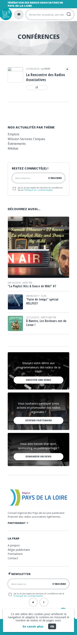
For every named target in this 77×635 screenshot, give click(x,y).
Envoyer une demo (38, 380)
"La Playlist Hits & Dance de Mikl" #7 (32, 286)
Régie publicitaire (19, 550)
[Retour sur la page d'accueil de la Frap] (6, 14)
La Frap (45, 68)
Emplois (13, 134)
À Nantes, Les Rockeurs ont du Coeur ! (46, 323)
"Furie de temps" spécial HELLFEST (42, 301)
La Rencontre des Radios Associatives (45, 77)
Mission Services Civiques (26, 139)
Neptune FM (48, 317)
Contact (13, 558)
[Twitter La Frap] (33, 602)
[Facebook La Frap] (43, 602)
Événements (17, 143)
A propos (14, 545)
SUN (43, 296)
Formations (15, 554)
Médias (13, 148)
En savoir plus (33, 626)
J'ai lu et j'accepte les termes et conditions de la (40, 188)
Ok (52, 626)
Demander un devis (38, 456)
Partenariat (17, 523)
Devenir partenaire (38, 420)
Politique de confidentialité (38, 189)
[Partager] (37, 87)
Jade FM (27, 282)
